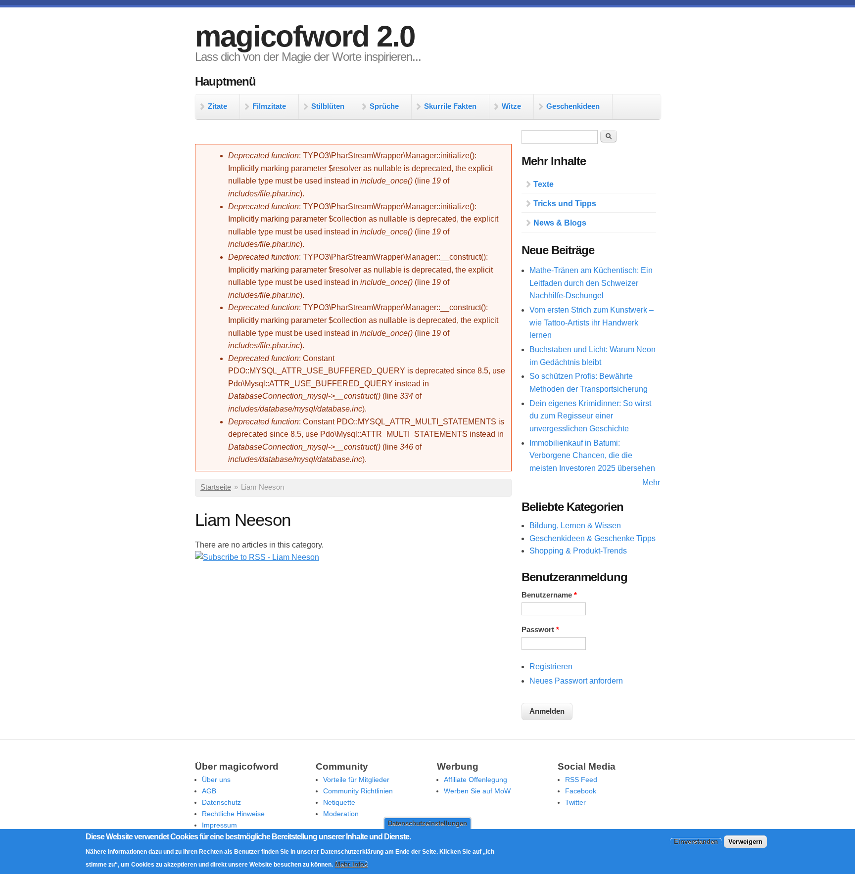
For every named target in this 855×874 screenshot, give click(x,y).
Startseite (215, 487)
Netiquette (339, 802)
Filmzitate (269, 106)
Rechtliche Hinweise (233, 814)
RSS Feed (581, 779)
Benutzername (549, 595)
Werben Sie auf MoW (477, 791)
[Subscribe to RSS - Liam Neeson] (257, 557)
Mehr (651, 482)
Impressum (219, 825)
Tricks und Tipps (564, 203)
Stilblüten (327, 106)
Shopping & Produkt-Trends (578, 551)
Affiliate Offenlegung (475, 779)
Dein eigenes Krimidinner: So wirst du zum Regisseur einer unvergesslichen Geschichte (590, 416)
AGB (209, 791)
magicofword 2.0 (305, 36)
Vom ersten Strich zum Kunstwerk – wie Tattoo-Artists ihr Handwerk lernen (591, 322)
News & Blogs (559, 223)
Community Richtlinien (358, 791)
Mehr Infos (351, 864)
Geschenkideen (573, 106)
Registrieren (550, 666)
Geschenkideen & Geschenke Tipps (592, 538)
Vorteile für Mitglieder (356, 779)
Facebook (580, 791)
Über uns (216, 779)
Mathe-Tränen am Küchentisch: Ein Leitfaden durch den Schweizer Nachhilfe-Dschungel (591, 283)
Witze (511, 106)
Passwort (540, 630)
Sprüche (384, 106)
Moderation (341, 814)
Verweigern (745, 841)
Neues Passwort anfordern (576, 681)
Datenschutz (221, 802)
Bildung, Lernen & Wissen (575, 525)
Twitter (575, 802)
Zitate (217, 106)
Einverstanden (696, 841)
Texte (543, 184)
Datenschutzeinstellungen (427, 823)
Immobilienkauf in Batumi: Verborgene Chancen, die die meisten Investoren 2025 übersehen (592, 455)
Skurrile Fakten (450, 106)
